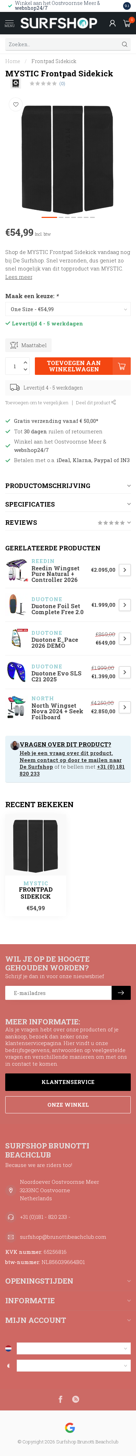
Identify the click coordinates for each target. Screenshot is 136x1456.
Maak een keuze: (31, 296)
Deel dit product (93, 402)
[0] (127, 23)
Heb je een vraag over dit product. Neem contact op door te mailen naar (71, 756)
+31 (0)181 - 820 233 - (45, 1216)
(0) (62, 83)
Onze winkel (68, 1104)
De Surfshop (36, 766)
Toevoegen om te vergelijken (37, 402)
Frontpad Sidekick (53, 61)
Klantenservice (68, 1081)
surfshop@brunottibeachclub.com (63, 1236)
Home (12, 61)
